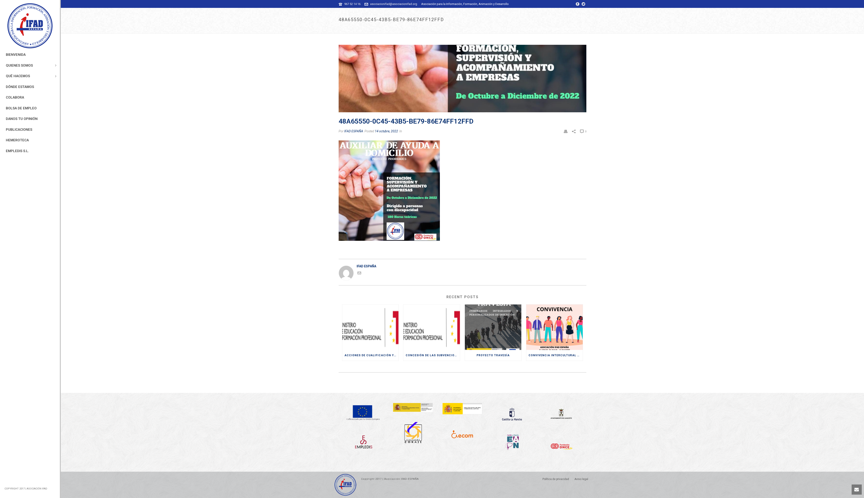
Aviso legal (581, 479)
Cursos (484, 29)
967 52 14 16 (352, 4)
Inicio (472, 29)
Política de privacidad (555, 479)
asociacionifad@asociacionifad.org (393, 4)
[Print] (565, 131)
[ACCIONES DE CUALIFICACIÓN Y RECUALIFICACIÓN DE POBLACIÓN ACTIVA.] (370, 327)
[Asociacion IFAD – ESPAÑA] (30, 26)
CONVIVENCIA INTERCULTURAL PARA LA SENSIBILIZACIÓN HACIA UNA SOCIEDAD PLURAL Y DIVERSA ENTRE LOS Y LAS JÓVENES (556, 355)
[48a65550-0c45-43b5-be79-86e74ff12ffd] (462, 78)
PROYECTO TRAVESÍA (493, 355)
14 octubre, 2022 (386, 131)
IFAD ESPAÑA (353, 131)
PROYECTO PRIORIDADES (508, 29)
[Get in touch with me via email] (359, 273)
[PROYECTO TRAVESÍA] (493, 327)
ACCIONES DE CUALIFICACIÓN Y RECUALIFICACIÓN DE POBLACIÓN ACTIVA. (371, 355)
